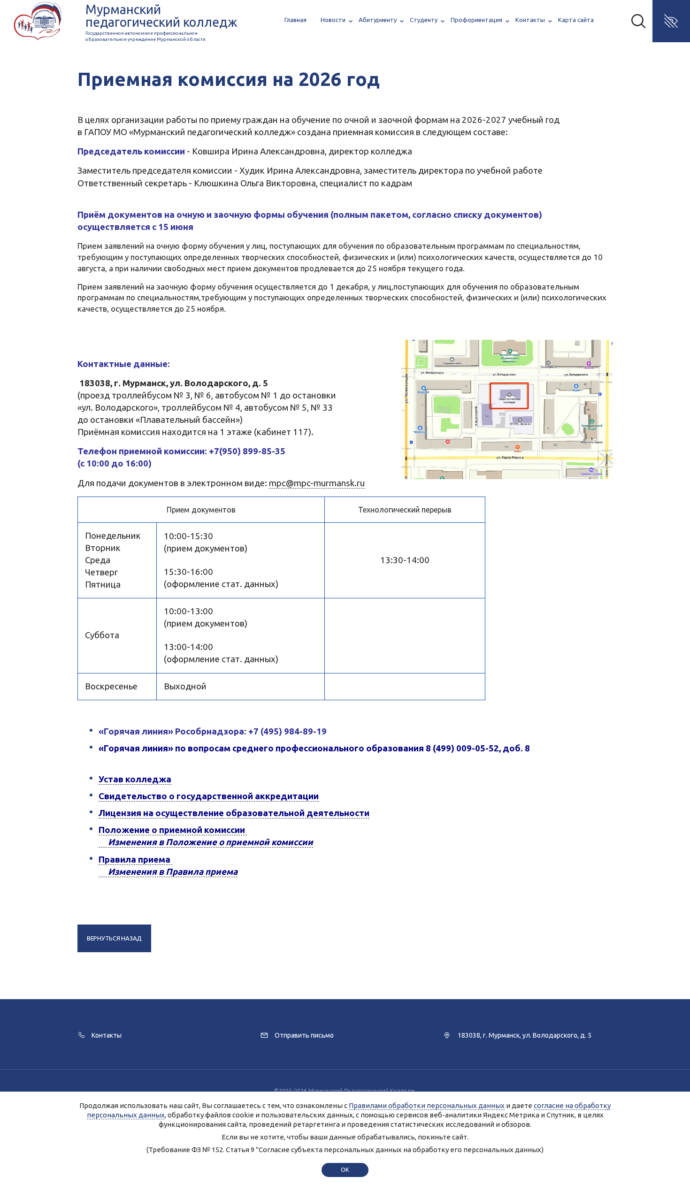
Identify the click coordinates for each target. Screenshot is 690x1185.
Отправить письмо (304, 1035)
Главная (295, 19)
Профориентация (476, 19)
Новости (333, 19)
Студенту (423, 19)
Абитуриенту (378, 19)
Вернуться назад (114, 938)
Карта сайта (576, 19)
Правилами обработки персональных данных (427, 1105)
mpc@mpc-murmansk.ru (317, 483)
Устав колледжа (135, 779)
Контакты (530, 19)
